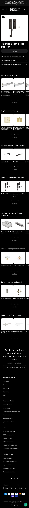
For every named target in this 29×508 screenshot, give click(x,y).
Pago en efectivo (7, 465)
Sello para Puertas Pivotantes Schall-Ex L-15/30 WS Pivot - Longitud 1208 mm (6, 93)
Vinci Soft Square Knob (18, 265)
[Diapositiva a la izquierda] (11, 100)
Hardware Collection (13, 501)
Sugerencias (6, 388)
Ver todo (14, 102)
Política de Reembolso (9, 441)
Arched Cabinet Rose (6, 298)
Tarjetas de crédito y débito (10, 461)
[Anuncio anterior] (3, 3)
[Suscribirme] (24, 367)
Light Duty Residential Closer (18, 332)
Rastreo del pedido (8, 418)
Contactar (14, 51)
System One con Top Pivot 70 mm (18, 232)
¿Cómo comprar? (7, 458)
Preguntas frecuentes (8, 415)
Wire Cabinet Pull (5, 161)
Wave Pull (15, 161)
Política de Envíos (7, 438)
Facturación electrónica (9, 471)
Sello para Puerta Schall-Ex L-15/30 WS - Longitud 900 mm (19, 93)
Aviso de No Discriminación (10, 445)
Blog (4, 395)
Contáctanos (6, 408)
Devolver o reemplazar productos (11, 411)
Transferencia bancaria (9, 468)
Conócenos (6, 381)
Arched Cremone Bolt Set (19, 298)
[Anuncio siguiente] (26, 3)
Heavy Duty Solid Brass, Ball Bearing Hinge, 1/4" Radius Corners (6, 128)
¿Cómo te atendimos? (8, 422)
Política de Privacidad (8, 434)
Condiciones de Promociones (10, 448)
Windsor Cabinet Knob (6, 265)
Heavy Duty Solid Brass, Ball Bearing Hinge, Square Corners (18, 128)
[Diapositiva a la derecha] (18, 100)
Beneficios (5, 385)
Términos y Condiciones (9, 431)
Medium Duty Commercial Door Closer (7, 332)
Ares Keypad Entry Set (6, 193)
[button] (3, 9)
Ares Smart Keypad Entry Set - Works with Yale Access (19, 195)
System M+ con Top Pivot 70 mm (7, 232)
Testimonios (6, 391)
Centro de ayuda (7, 404)
